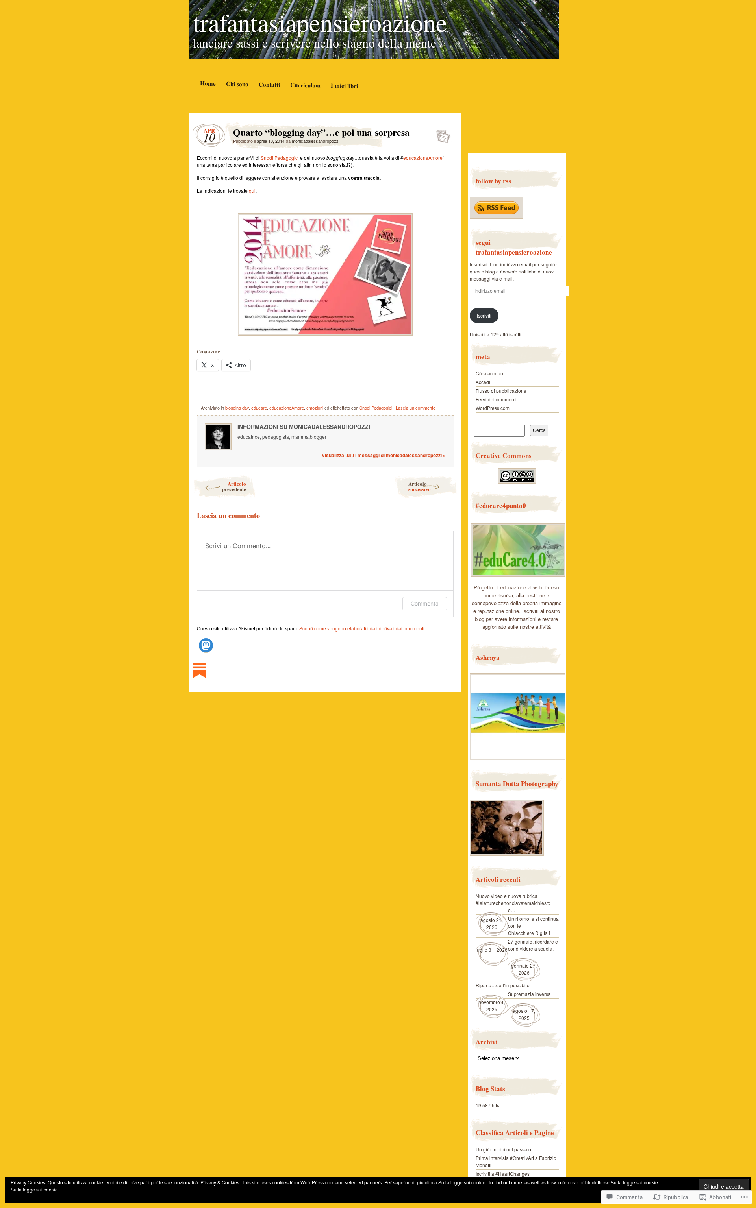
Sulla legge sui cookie (34, 1189)
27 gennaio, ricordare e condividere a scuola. (533, 945)
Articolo (234, 486)
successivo (419, 486)
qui (252, 190)
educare (259, 408)
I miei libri (344, 85)
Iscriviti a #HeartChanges (503, 1173)
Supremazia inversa (529, 993)
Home (207, 83)
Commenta (425, 603)
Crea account (490, 373)
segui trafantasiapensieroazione (514, 247)
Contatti (269, 84)
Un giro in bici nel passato (503, 1149)
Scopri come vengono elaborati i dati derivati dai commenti (361, 628)
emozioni (314, 408)
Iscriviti (484, 315)
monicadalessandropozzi (315, 141)
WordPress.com (493, 408)
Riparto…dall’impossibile (503, 985)
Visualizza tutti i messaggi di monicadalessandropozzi (384, 455)
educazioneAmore (423, 157)
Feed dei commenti (496, 399)
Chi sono (237, 83)
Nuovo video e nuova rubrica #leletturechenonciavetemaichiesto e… (513, 902)
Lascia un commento (415, 408)
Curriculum (305, 84)
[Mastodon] (206, 645)
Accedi (483, 382)
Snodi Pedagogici (280, 157)
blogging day (237, 408)
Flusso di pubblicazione (501, 390)
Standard (441, 134)
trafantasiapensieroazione (320, 22)
